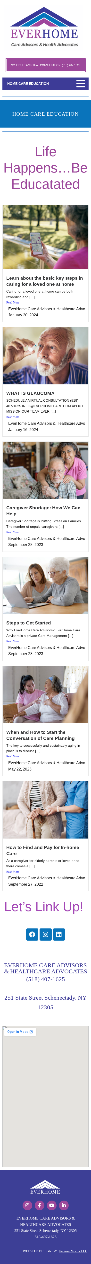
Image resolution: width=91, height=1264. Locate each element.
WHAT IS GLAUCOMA (30, 393)
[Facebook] (32, 934)
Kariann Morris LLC (73, 1251)
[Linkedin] (59, 934)
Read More (12, 302)
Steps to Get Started (28, 622)
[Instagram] (46, 934)
